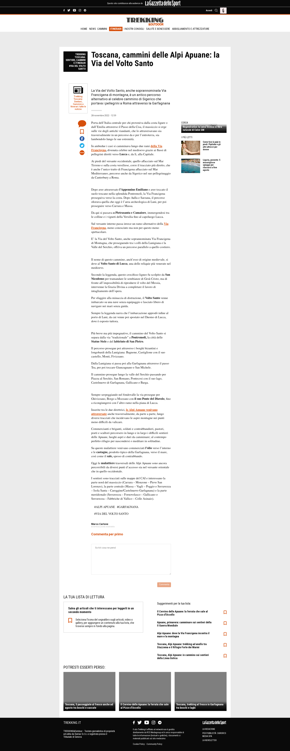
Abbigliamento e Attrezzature (190, 28)
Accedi (209, 10)
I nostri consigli (134, 28)
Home (84, 28)
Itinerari (116, 28)
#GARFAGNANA (127, 507)
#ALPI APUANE (104, 507)
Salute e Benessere (158, 28)
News (92, 28)
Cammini (102, 28)
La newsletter (209, 740)
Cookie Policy (139, 744)
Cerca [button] (213, 126)
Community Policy (154, 744)
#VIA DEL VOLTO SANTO (111, 514)
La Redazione (208, 729)
